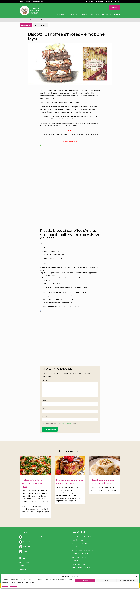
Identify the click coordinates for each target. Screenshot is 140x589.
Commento (46, 380)
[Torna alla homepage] (29, 10)
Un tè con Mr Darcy (79, 557)
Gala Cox (75, 561)
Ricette (82, 15)
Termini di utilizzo (69, 423)
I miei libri (73, 15)
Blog (26, 20)
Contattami (114, 7)
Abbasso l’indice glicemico (81, 567)
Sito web (45, 416)
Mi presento (61, 15)
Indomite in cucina (78, 540)
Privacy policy (13, 586)
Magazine (105, 15)
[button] (137, 576)
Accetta (85, 580)
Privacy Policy (62, 423)
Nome (44, 401)
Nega (106, 580)
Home (22, 20)
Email (44, 408)
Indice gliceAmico (78, 564)
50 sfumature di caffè (79, 543)
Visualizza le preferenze (127, 580)
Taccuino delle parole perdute (82, 550)
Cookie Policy (5, 586)
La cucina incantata (79, 547)
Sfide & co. (93, 15)
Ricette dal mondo (40, 25)
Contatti (117, 15)
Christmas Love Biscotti (80, 554)
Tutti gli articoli (25, 25)
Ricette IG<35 (24, 562)
